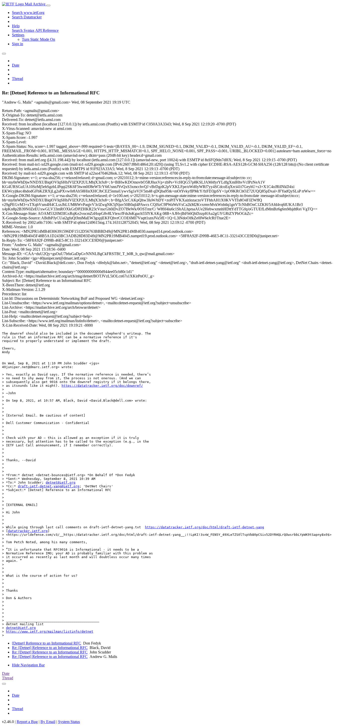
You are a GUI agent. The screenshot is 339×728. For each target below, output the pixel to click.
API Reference (47, 30)
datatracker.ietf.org (28, 531)
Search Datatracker (27, 17)
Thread (17, 79)
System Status (69, 722)
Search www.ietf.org (28, 12)
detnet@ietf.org (60, 482)
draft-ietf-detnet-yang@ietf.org (48, 486)
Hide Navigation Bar (28, 665)
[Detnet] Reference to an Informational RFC (46, 643)
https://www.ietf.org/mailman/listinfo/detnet (49, 631)
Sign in (17, 44)
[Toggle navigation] (48, 5)
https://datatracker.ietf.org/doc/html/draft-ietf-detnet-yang (204, 527)
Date (15, 65)
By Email (47, 722)
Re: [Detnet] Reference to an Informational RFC (50, 648)
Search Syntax (23, 30)
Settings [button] (18, 35)
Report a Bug (27, 722)
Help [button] (16, 26)
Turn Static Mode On (38, 39)
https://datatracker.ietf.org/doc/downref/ (102, 385)
